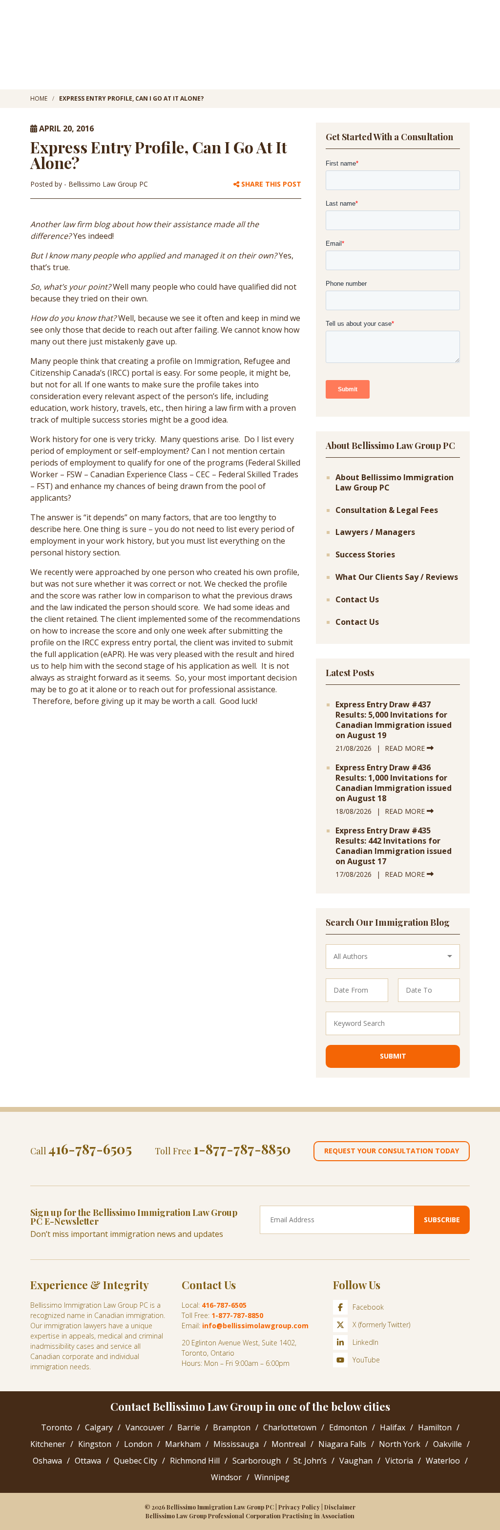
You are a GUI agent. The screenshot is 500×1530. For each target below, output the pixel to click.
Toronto (56, 1427)
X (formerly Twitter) (381, 1324)
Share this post (270, 184)
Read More (406, 748)
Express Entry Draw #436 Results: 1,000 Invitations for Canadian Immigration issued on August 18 (393, 783)
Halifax (392, 1427)
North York (399, 1444)
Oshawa (47, 1460)
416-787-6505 (90, 1149)
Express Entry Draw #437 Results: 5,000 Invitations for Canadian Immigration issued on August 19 (393, 720)
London (138, 1444)
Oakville (447, 1444)
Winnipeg (272, 1477)
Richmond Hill (195, 1460)
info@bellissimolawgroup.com (255, 1325)
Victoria (399, 1460)
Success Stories (365, 555)
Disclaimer (339, 1507)
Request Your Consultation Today (391, 1150)
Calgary (99, 1427)
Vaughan (356, 1460)
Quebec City (135, 1460)
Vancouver (145, 1427)
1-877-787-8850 (242, 1149)
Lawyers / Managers (375, 532)
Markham (183, 1444)
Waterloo (443, 1460)
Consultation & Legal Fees (386, 510)
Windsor (226, 1477)
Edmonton (348, 1427)
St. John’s (310, 1460)
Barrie (188, 1427)
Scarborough (256, 1460)
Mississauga (236, 1444)
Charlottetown (289, 1427)
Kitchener (47, 1444)
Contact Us (357, 600)
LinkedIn (365, 1342)
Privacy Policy (299, 1507)
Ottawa (88, 1460)
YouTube (366, 1359)
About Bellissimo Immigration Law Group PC (394, 482)
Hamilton (435, 1427)
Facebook (368, 1307)
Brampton (231, 1427)
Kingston (94, 1444)
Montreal (288, 1444)
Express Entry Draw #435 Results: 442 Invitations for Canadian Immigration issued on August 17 (393, 846)
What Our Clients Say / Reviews (396, 577)
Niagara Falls (342, 1444)
